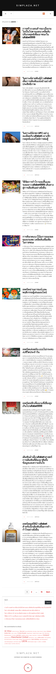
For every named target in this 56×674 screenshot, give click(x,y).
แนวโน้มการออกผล (7, 643)
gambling (23, 635)
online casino (41, 637)
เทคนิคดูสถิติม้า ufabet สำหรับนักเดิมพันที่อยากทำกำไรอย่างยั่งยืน (36, 526)
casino (12, 633)
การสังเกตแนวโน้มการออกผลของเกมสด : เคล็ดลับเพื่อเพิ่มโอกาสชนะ (37, 239)
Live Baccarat (39, 635)
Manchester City (7, 637)
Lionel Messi (34, 635)
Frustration (14, 635)
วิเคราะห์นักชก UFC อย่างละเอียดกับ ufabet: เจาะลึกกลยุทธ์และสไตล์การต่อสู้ (36, 136)
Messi (36, 637)
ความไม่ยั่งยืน (43, 641)
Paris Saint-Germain (8, 639)
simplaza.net (28, 5)
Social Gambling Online (27, 639)
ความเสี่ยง (39, 641)
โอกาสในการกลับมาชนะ (16, 643)
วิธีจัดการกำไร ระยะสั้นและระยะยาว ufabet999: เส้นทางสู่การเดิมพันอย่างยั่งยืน (38, 184)
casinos (15, 633)
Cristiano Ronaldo (21, 633)
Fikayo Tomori (46, 633)
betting (45, 631)
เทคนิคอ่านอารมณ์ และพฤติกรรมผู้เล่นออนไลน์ (34, 291)
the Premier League (17, 641)
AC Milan (8, 631)
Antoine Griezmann (15, 631)
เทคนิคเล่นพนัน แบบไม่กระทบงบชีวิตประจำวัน (37, 350)
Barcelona (35, 631)
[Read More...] (24, 71)
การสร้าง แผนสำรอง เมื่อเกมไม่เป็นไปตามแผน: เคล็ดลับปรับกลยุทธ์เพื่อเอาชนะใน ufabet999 (36, 33)
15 (41, 592)
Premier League (15, 639)
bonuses (49, 631)
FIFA (43, 633)
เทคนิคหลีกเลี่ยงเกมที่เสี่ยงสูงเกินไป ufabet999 (37, 404)
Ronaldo (20, 639)
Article (37, 126)
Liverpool (46, 635)
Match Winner (31, 637)
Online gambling (48, 637)
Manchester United (19, 637)
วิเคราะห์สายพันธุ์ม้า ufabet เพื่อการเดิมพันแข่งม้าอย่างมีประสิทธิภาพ (37, 81)
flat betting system (7, 635)
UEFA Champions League (32, 641)
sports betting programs (8, 641)
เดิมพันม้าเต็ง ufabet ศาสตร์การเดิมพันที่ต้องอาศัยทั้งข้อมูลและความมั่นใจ (37, 460)
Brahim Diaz (7, 633)
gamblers (18, 635)
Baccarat (22, 631)
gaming (27, 635)
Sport (36, 71)
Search (6, 599)
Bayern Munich (40, 631)
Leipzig (30, 635)
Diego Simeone (29, 633)
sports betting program (43, 639)
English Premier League (37, 633)
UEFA (24, 641)
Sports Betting (35, 639)
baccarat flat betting (28, 631)
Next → (49, 592)
